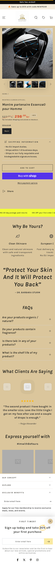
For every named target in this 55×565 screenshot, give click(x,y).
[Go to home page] (22, 17)
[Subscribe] (51, 501)
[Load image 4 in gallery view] (35, 84)
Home (4, 94)
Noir (7, 132)
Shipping (16, 120)
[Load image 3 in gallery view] (27, 84)
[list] (27, 245)
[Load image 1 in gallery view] (13, 84)
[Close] (50, 521)
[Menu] (4, 17)
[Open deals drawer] (43, 17)
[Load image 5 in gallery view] (42, 84)
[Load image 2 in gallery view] (20, 84)
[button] (36, 17)
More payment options (28, 183)
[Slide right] (50, 84)
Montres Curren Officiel (13, 100)
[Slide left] (4, 84)
